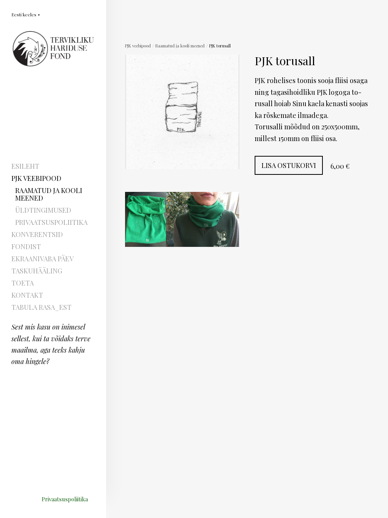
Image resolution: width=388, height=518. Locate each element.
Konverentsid (37, 234)
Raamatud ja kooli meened (48, 194)
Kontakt (27, 295)
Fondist (26, 246)
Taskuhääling (36, 270)
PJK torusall (220, 46)
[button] (25, 14)
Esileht (25, 166)
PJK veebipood (36, 178)
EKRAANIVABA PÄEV (42, 258)
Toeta (22, 282)
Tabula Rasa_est (41, 307)
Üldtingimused (43, 210)
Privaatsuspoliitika (51, 222)
